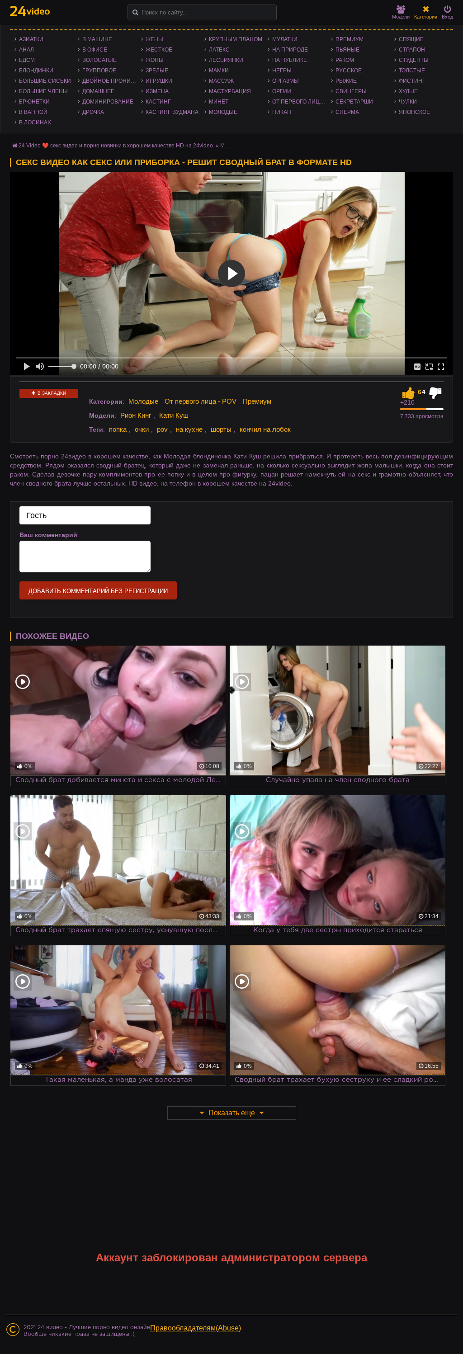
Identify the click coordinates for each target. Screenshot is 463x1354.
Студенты (414, 60)
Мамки (219, 70)
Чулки (408, 102)
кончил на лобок (265, 429)
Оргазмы (285, 81)
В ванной (33, 112)
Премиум (349, 39)
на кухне (189, 429)
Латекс (219, 50)
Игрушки (159, 81)
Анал (26, 50)
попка (118, 429)
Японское (414, 112)
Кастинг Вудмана (172, 112)
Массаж (221, 81)
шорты (221, 429)
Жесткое (159, 50)
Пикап (281, 112)
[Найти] (135, 12)
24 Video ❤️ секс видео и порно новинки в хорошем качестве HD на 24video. (116, 145)
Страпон (412, 50)
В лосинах (35, 122)
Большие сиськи (45, 81)
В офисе (94, 50)
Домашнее (98, 91)
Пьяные (347, 50)
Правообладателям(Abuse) (195, 1328)
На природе (290, 50)
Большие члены (43, 91)
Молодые (223, 112)
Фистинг (412, 81)
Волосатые (99, 60)
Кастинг (158, 102)
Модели (401, 16)
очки (142, 429)
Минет (218, 102)
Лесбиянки (226, 60)
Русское (348, 70)
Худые (408, 91)
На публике (289, 60)
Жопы (155, 60)
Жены (154, 39)
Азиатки (31, 39)
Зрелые (157, 70)
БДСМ (27, 60)
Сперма (347, 112)
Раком (344, 60)
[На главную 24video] (30, 11)
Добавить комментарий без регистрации (98, 591)
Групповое (99, 70)
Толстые (412, 70)
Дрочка (93, 112)
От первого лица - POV (301, 102)
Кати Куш (174, 415)
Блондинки (36, 70)
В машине (97, 39)
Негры (282, 70)
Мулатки (285, 39)
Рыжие (346, 81)
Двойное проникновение (111, 81)
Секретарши (354, 102)
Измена (157, 91)
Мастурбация (230, 91)
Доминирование (107, 102)
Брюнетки (34, 102)
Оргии (281, 91)
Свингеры (351, 91)
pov (162, 429)
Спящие (411, 39)
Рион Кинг (135, 415)
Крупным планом (235, 39)
